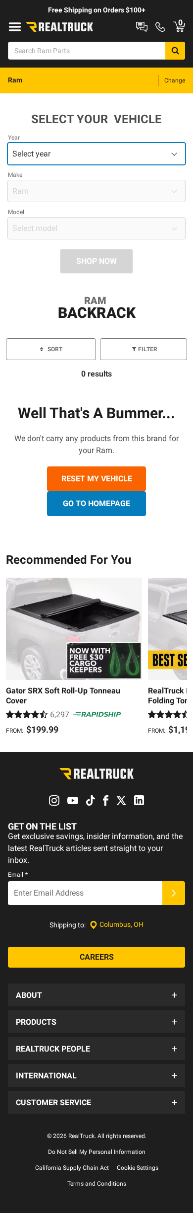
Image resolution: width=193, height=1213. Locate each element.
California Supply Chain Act (72, 1167)
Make (15, 174)
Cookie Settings (137, 1167)
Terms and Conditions (96, 1183)
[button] (96, 995)
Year (14, 137)
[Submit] (173, 893)
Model (16, 212)
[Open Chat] (141, 27)
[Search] (175, 51)
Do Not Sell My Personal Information (96, 1151)
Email (18, 874)
